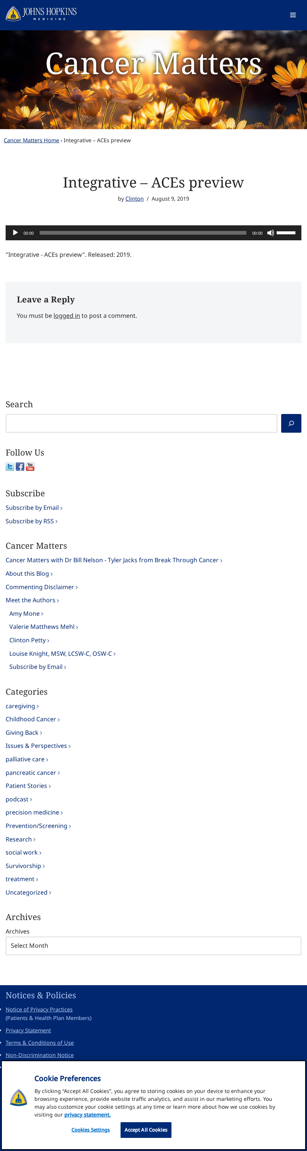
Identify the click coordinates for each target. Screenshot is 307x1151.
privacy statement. (87, 1114)
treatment (20, 879)
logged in (67, 315)
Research (19, 839)
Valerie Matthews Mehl (42, 626)
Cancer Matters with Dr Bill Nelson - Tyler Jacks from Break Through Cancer (112, 560)
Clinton (134, 198)
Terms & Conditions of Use (40, 1042)
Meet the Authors (30, 600)
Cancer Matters (153, 62)
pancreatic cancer (31, 772)
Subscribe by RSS (30, 521)
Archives (18, 931)
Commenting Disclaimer (40, 587)
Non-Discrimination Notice (40, 1055)
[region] (153, 1105)
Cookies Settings (91, 1129)
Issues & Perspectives (36, 746)
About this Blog (27, 573)
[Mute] (270, 233)
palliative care (25, 759)
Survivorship (23, 866)
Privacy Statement (28, 1030)
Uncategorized (27, 892)
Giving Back (22, 732)
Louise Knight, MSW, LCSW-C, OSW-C (60, 653)
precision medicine (32, 812)
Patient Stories (26, 786)
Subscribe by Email (32, 507)
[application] (153, 232)
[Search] (291, 423)
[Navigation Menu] (293, 15)
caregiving (20, 706)
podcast (17, 799)
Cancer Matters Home (31, 140)
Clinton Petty (27, 640)
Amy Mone (24, 613)
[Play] (15, 233)
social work (22, 852)
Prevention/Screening (36, 826)
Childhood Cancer (31, 719)
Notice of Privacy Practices (39, 1009)
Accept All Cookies (146, 1129)
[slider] (287, 232)
